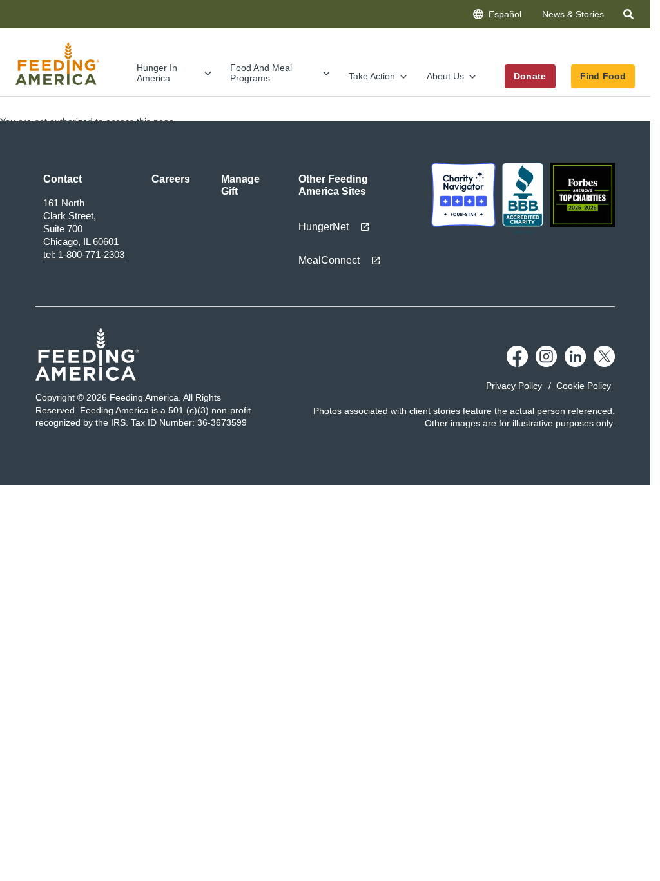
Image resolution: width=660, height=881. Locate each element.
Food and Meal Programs (261, 73)
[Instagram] (546, 364)
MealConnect (329, 260)
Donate (530, 76)
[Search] (630, 16)
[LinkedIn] (575, 364)
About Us (445, 76)
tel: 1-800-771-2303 (83, 254)
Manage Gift (240, 185)
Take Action (372, 76)
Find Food (603, 76)
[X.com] (604, 364)
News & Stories (573, 14)
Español (505, 14)
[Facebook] (517, 364)
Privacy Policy (514, 386)
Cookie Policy (583, 386)
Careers (170, 178)
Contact (62, 178)
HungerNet (323, 226)
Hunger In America (157, 73)
